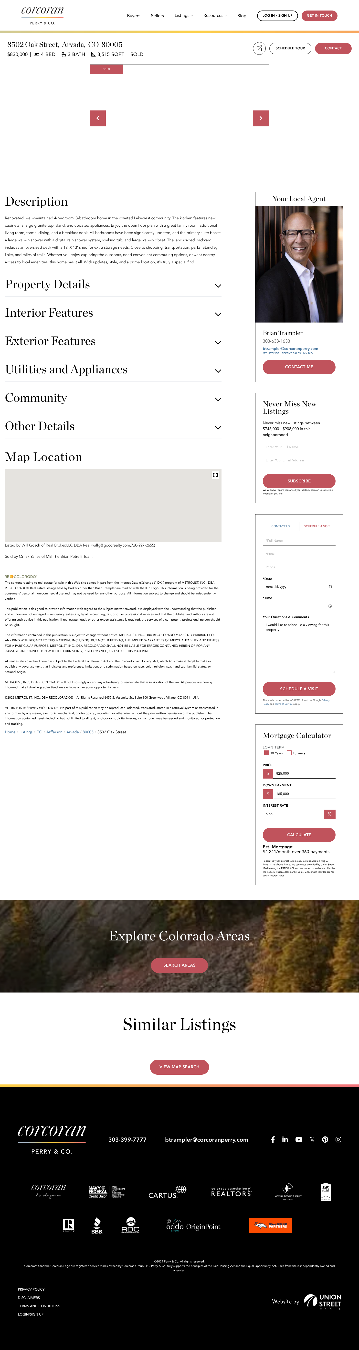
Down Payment (277, 785)
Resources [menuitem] (213, 15)
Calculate (299, 835)
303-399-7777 (127, 1140)
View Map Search (179, 1067)
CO (39, 732)
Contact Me (299, 367)
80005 (88, 732)
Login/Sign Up (31, 1314)
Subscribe (299, 481)
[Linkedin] (285, 1140)
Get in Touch (319, 15)
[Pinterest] (325, 1140)
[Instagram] (338, 1140)
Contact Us (280, 526)
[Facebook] (273, 1140)
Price (267, 765)
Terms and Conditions (39, 1306)
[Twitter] (312, 1140)
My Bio (308, 353)
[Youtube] (298, 1140)
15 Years (299, 753)
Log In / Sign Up (278, 15)
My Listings (271, 353)
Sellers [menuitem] (157, 15)
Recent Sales (291, 353)
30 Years (276, 753)
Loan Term (274, 747)
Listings (26, 732)
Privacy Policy (31, 1289)
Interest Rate (275, 805)
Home (10, 732)
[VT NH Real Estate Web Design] (306, 1302)
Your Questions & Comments (286, 617)
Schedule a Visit (317, 526)
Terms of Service (284, 704)
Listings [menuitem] (182, 15)
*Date (267, 579)
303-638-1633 (276, 341)
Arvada (72, 732)
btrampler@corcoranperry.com (290, 348)
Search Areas (179, 965)
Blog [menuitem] (241, 15)
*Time (267, 598)
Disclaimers (29, 1298)
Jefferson (54, 732)
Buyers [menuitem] (133, 15)
